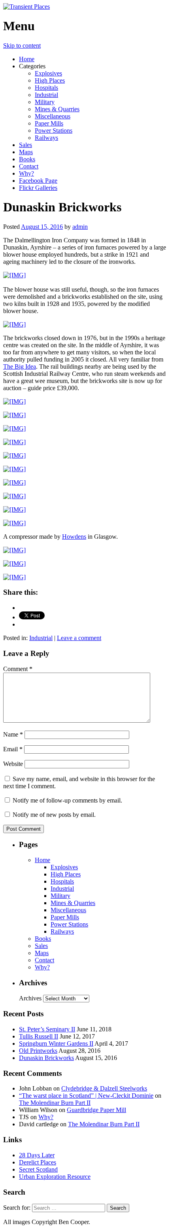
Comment (17, 668)
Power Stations (53, 130)
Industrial (46, 94)
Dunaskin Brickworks (46, 1057)
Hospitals (46, 87)
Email (13, 749)
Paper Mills (49, 123)
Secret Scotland (38, 1169)
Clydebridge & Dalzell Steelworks (104, 1088)
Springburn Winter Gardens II (56, 1043)
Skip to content (22, 45)
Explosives (48, 73)
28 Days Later (37, 1155)
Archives (30, 998)
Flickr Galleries (38, 187)
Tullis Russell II (38, 1036)
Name (13, 734)
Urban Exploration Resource (55, 1176)
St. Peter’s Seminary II (47, 1029)
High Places (50, 80)
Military (45, 102)
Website (13, 763)
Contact (28, 166)
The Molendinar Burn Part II (55, 1102)
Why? (26, 173)
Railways (46, 137)
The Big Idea (19, 366)
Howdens (74, 536)
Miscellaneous (52, 116)
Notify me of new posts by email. (54, 814)
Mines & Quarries (57, 109)
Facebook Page (38, 180)
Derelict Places (37, 1162)
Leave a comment (79, 637)
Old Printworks (38, 1050)
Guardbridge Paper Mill (96, 1109)
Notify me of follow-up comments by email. (67, 800)
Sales (25, 144)
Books (27, 159)
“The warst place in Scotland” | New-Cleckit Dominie (86, 1095)
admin (80, 226)
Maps (26, 152)
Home (26, 59)
